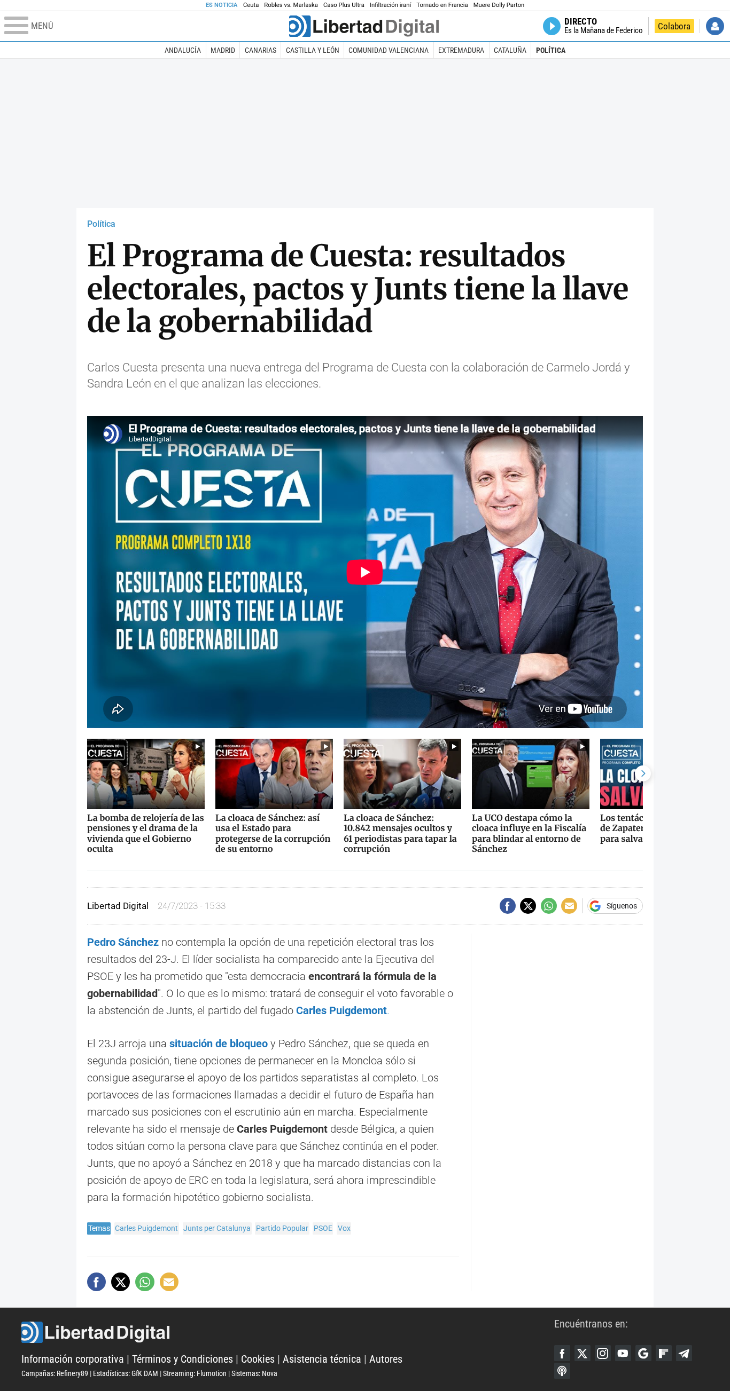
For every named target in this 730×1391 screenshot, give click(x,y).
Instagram (603, 1353)
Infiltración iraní (390, 5)
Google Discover (643, 1353)
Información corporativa (72, 1359)
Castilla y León (312, 50)
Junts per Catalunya (217, 1228)
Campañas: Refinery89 (54, 1373)
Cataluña (510, 50)
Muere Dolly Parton (499, 5)
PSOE (323, 1228)
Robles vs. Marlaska (291, 5)
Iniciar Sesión (715, 26)
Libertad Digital (287, 1332)
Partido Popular (282, 1228)
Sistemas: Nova (254, 1373)
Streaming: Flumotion (195, 1373)
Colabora (674, 26)
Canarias (260, 50)
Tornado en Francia (442, 5)
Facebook (562, 1353)
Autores (385, 1359)
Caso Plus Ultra (343, 5)
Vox (344, 1228)
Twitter (582, 1353)
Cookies (258, 1359)
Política (550, 50)
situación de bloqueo (218, 1043)
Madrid (223, 50)
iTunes (562, 1371)
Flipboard (664, 1353)
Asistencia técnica (322, 1359)
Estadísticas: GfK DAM (125, 1373)
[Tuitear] (528, 906)
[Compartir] (508, 906)
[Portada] (364, 26)
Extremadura (461, 50)
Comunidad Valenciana (388, 50)
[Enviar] (549, 906)
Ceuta (251, 5)
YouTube (623, 1353)
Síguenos (622, 906)
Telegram (684, 1353)
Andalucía (183, 50)
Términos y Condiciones (182, 1359)
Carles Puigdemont (341, 1010)
